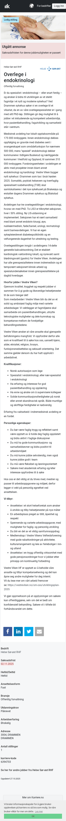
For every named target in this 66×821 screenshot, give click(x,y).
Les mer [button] (39, 811)
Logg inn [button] (59, 6)
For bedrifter (44, 6)
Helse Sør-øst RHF (11, 652)
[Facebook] (7, 631)
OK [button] (33, 816)
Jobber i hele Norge (20, 6)
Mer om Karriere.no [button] (33, 797)
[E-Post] (39, 631)
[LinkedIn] (18, 631)
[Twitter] (28, 631)
